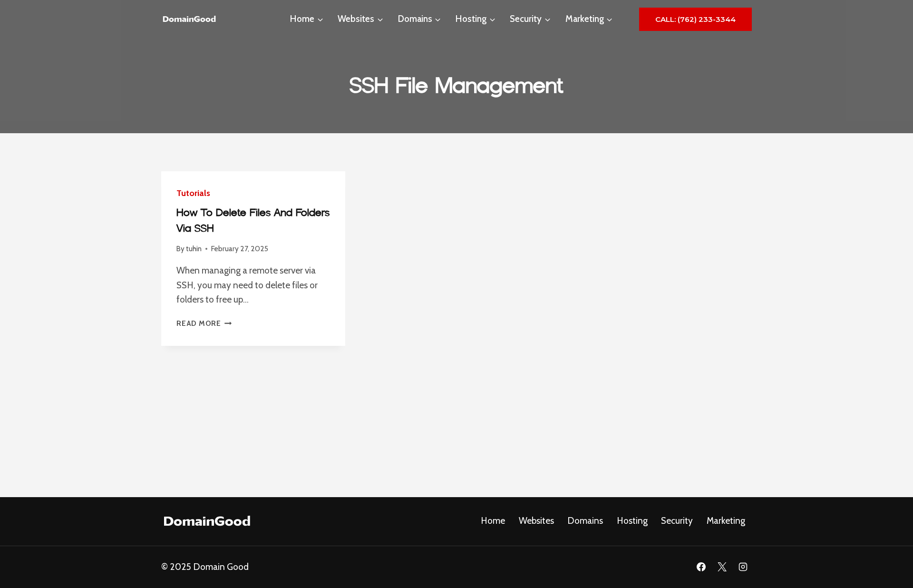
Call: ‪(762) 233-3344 (695, 19)
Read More (204, 323)
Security (677, 520)
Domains (585, 520)
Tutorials (193, 193)
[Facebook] (701, 567)
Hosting (632, 520)
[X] (722, 567)
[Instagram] (743, 567)
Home (493, 520)
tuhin (194, 248)
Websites (536, 520)
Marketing (726, 520)
